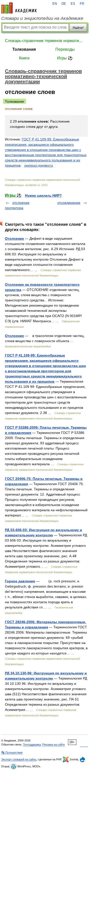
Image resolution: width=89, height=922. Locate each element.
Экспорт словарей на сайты (18, 759)
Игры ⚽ (65, 58)
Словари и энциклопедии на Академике (42, 18)
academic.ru (19, 7)
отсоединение (68, 203)
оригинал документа (38, 165)
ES (73, 3)
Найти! (78, 28)
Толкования (24, 49)
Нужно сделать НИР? (43, 195)
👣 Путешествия (11, 752)
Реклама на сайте (53, 744)
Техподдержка (32, 744)
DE (64, 3)
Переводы (65, 49)
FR (82, 3)
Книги (24, 58)
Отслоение (14, 238)
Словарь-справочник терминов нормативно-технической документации (44, 41)
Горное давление (20, 581)
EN (54, 3)
